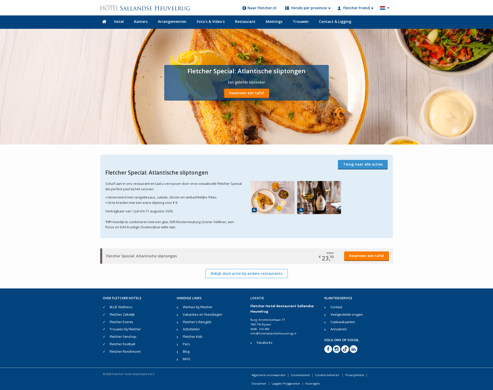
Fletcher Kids (193, 336)
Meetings (274, 21)
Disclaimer (259, 383)
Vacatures (264, 342)
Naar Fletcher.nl (262, 7)
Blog (186, 351)
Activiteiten (191, 329)
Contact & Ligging (335, 21)
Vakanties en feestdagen (202, 314)
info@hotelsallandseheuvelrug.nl (273, 333)
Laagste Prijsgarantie (286, 383)
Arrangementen (172, 21)
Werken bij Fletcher (198, 307)
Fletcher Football (122, 344)
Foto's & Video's (211, 21)
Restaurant (245, 21)
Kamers (141, 21)
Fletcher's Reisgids (197, 322)
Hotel (119, 21)
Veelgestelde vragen (346, 314)
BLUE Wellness (121, 307)
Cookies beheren (327, 375)
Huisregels (312, 383)
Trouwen (301, 21)
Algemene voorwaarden (269, 375)
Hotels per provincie (309, 7)
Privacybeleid (354, 375)
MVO (186, 359)
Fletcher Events (121, 322)
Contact (336, 307)
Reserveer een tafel (246, 92)
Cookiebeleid (300, 375)
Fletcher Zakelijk (122, 314)
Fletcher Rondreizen (125, 351)
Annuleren (338, 329)
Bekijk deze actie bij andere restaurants (246, 273)
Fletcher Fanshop (123, 336)
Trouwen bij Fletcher (125, 329)
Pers (186, 344)
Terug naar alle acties (363, 164)
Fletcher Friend (356, 7)
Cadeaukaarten (342, 322)
